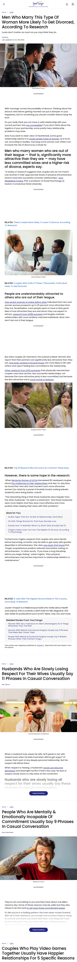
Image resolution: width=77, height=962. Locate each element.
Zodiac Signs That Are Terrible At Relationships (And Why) (35, 517)
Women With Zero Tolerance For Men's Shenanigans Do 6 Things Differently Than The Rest (38, 625)
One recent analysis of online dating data (26, 302)
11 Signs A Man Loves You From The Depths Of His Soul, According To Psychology (38, 531)
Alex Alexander (7, 832)
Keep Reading (38, 793)
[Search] (66, 4)
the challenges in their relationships (29, 483)
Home (4, 12)
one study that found (54, 545)
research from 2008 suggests (28, 314)
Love (11, 12)
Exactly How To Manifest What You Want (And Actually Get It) (37, 525)
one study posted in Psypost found (26, 362)
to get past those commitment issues (46, 908)
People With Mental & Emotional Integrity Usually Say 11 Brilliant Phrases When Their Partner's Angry (37, 638)
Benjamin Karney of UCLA (24, 480)
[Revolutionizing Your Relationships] (38, 4)
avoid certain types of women (44, 138)
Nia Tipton (6, 684)
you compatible (34, 125)
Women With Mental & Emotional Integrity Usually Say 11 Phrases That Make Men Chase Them (38, 631)
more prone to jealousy (42, 379)
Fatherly (5, 37)
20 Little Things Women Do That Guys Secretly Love (32, 521)
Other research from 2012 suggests (22, 370)
